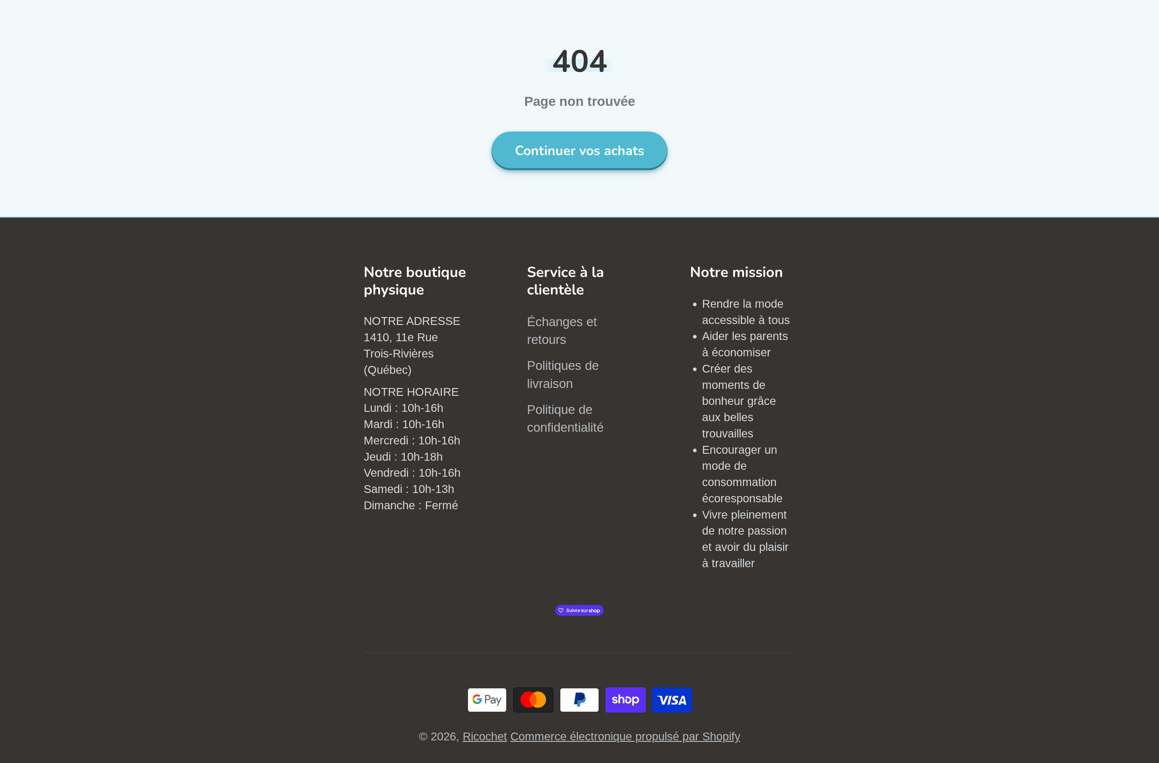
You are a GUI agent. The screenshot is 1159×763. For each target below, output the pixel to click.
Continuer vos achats (579, 150)
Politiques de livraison (563, 374)
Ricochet (485, 736)
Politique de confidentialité (565, 418)
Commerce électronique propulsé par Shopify (625, 736)
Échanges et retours (562, 331)
